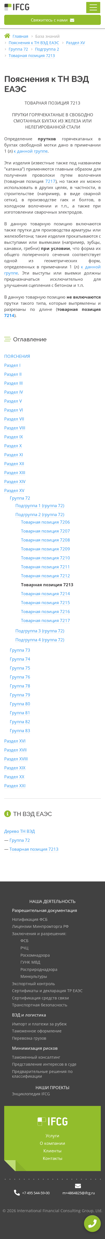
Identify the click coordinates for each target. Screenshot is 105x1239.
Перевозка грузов (29, 1038)
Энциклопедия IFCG (31, 1094)
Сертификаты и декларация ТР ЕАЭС (47, 991)
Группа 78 (20, 686)
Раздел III (13, 383)
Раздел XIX (14, 767)
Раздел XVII (15, 750)
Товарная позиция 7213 (34, 849)
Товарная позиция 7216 (45, 611)
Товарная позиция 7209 (45, 549)
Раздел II (13, 374)
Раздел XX (14, 776)
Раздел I (12, 365)
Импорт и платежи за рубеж (39, 1024)
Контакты (52, 1158)
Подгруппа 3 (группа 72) (39, 630)
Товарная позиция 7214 (45, 593)
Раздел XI (13, 454)
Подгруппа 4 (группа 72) (39, 639)
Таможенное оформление (37, 1031)
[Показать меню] (93, 7)
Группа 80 (20, 703)
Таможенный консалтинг (36, 1057)
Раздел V (13, 401)
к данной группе (31, 151)
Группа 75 (20, 668)
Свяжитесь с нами (50, 20)
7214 (9, 315)
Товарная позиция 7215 (45, 602)
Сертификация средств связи (40, 998)
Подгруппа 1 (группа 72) (39, 505)
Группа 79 (20, 694)
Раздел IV (13, 392)
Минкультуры (33, 976)
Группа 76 (20, 677)
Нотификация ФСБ (30, 919)
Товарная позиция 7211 (45, 566)
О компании (52, 1143)
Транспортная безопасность (39, 1005)
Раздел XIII (14, 472)
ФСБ (24, 940)
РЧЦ (24, 948)
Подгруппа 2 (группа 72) (39, 514)
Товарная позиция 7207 (45, 531)
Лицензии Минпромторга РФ (40, 926)
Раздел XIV (14, 481)
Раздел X (13, 445)
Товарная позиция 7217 (45, 620)
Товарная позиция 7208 (45, 540)
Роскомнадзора (35, 955)
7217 (50, 181)
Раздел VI (13, 410)
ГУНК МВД (30, 962)
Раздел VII (14, 419)
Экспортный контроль (33, 984)
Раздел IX (13, 436)
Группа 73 (20, 650)
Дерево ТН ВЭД (19, 831)
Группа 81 (20, 712)
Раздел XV (14, 490)
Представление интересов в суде (44, 1064)
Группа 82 (20, 721)
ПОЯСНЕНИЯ (17, 356)
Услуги (52, 1135)
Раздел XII (14, 463)
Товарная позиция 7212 (45, 575)
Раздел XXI (14, 785)
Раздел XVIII (16, 759)
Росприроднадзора (38, 969)
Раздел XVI (14, 741)
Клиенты (52, 1150)
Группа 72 (20, 498)
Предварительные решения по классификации (42, 1074)
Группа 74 (20, 659)
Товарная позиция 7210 (45, 558)
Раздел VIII (14, 428)
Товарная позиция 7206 (45, 522)
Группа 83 (20, 730)
